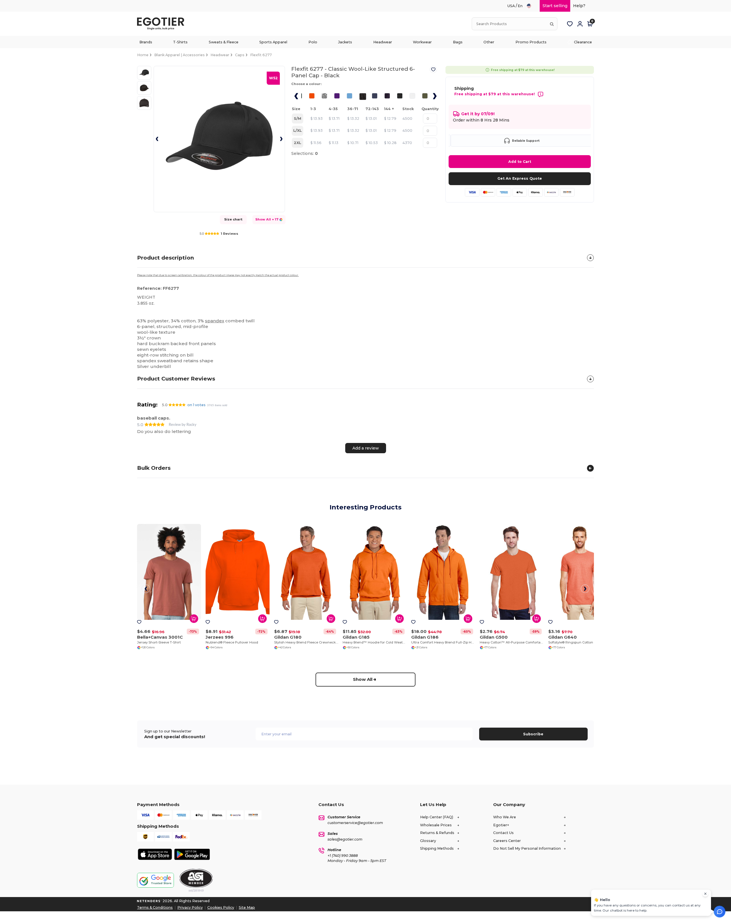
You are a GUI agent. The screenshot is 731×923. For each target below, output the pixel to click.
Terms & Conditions (155, 907)
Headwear (219, 55)
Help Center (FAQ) (436, 817)
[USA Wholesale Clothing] (531, 6)
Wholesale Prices (436, 825)
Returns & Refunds (437, 833)
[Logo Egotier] (162, 23)
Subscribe (533, 734)
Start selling (555, 5)
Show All (362, 679)
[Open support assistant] (719, 911)
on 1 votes (196, 405)
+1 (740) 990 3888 (343, 855)
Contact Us (503, 833)
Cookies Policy (220, 907)
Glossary (428, 841)
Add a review (365, 447)
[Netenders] (149, 901)
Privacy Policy (190, 907)
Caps (239, 55)
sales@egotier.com (345, 839)
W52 (273, 78)
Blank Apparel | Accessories (179, 55)
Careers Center (507, 841)
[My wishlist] (569, 24)
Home (142, 55)
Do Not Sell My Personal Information (527, 848)
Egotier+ (501, 825)
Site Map (247, 907)
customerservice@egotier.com (355, 823)
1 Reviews (229, 234)
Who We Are (504, 817)
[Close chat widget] (705, 894)
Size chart (233, 219)
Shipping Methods (437, 848)
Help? (579, 5)
